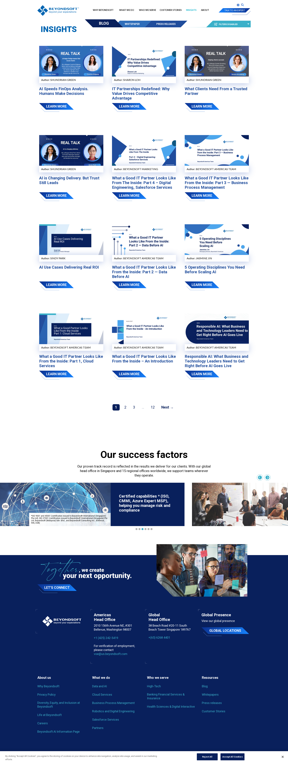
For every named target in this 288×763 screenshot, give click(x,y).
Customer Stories (171, 10)
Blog (104, 23)
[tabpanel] (92, 504)
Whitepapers (210, 694)
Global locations (225, 631)
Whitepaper (132, 24)
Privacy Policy (46, 694)
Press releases (212, 703)
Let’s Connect (57, 588)
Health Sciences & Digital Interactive (171, 706)
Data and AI (99, 686)
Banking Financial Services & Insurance (165, 696)
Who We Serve (147, 10)
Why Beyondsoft (104, 10)
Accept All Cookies (232, 756)
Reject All (207, 756)
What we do (126, 10)
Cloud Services (102, 694)
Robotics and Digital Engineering (113, 711)
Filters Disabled (228, 24)
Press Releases (166, 24)
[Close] (282, 756)
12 (153, 407)
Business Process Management (113, 703)
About (205, 10)
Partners (98, 728)
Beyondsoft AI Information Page (58, 731)
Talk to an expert (234, 10)
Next (165, 407)
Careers (42, 723)
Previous (260, 477)
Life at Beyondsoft (49, 715)
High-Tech (154, 686)
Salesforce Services (105, 719)
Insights (191, 10)
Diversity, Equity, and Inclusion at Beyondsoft (58, 704)
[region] (144, 757)
